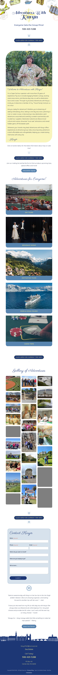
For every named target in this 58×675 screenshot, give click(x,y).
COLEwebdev (29, 672)
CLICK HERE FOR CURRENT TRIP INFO (29, 40)
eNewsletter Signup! (29, 170)
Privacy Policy (30, 670)
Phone (14, 545)
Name (14, 538)
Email (33, 545)
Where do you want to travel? (18, 552)
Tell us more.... (13, 565)
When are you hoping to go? (17, 558)
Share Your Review (29, 626)
